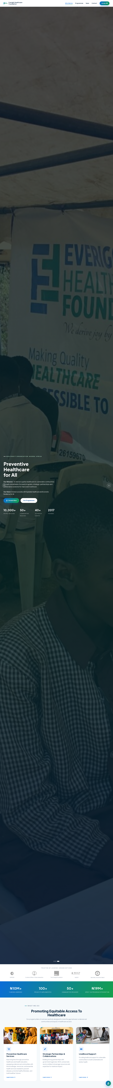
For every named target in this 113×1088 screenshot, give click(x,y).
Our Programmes (29, 500)
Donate (104, 3)
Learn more (10, 1077)
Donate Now (12, 500)
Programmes (79, 3)
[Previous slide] (4, 485)
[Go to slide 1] (54, 961)
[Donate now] (108, 1083)
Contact (94, 3)
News (87, 3)
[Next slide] (109, 485)
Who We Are (69, 3)
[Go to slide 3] (58, 961)
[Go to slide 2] (55, 961)
